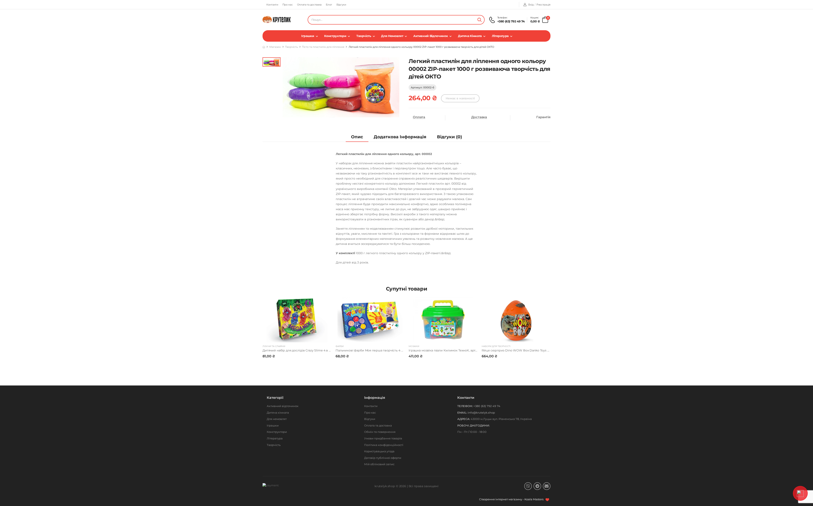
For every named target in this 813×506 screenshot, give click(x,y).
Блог (329, 4)
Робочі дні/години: (473, 425)
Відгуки (341, 4)
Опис (357, 136)
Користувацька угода (379, 451)
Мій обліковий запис (379, 464)
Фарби (340, 346)
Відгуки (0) (449, 136)
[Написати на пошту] (546, 486)
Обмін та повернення (379, 431)
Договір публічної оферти (382, 457)
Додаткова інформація (400, 136)
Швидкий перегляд (297, 337)
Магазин (275, 46)
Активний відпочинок (430, 36)
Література (500, 36)
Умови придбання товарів (383, 438)
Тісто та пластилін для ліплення (323, 46)
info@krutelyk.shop (481, 412)
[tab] (357, 137)
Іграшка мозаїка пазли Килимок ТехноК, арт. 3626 (446, 350)
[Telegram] (537, 486)
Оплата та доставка (309, 4)
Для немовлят (392, 36)
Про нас (287, 4)
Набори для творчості (496, 346)
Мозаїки (414, 346)
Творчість (363, 36)
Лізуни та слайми (274, 346)
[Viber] (528, 486)
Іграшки (307, 36)
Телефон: (465, 406)
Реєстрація (543, 4)
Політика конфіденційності (383, 445)
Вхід (531, 4)
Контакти (272, 4)
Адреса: (463, 419)
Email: (462, 412)
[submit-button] (479, 20)
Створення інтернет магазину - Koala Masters (511, 499)
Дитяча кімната (470, 36)
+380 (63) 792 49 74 (511, 21)
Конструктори (335, 36)
